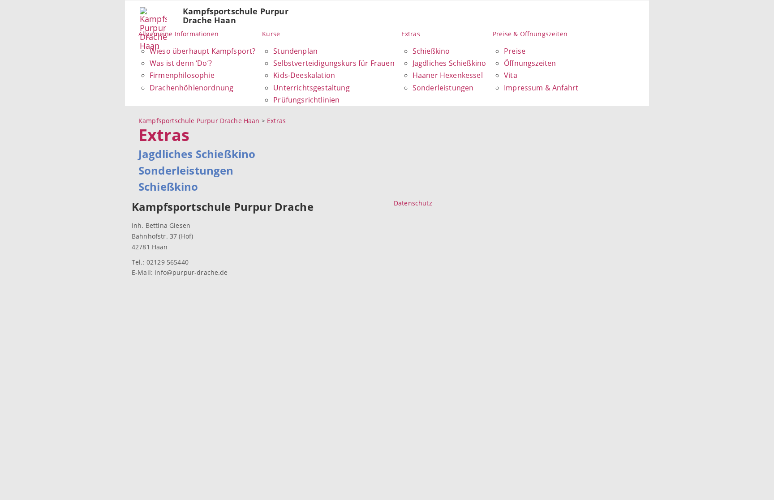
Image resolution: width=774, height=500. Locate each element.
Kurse (271, 34)
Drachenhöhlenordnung (191, 88)
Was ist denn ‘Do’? (181, 63)
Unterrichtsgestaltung (311, 88)
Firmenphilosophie (182, 75)
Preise (514, 51)
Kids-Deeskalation (304, 75)
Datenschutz (413, 203)
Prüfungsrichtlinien (306, 100)
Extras (410, 34)
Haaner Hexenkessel (448, 75)
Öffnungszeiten (530, 63)
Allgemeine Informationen (178, 34)
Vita (510, 75)
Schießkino (431, 51)
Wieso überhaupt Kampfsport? (202, 51)
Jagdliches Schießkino (449, 63)
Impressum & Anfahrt (541, 88)
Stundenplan (295, 51)
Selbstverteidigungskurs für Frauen (333, 63)
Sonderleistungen (443, 88)
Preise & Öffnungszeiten (530, 34)
